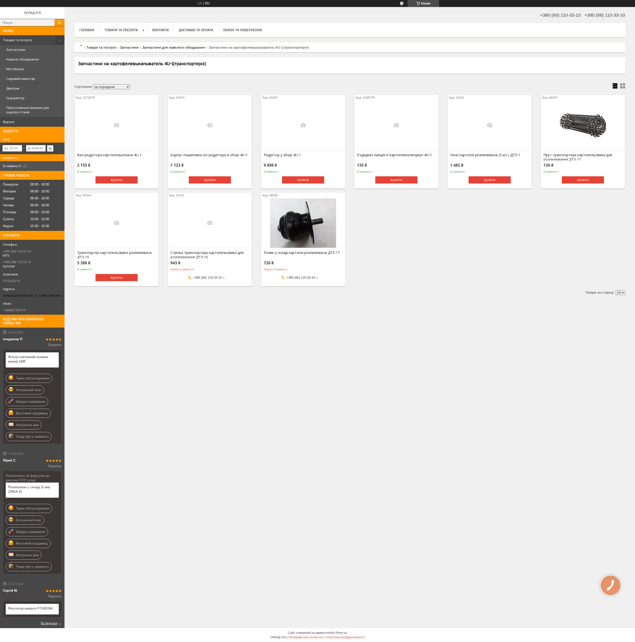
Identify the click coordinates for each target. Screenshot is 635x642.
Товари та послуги (17, 40)
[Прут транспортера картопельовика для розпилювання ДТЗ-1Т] (583, 125)
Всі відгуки (49, 623)
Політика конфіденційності (346, 637)
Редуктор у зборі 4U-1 (282, 155)
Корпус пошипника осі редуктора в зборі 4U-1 (209, 155)
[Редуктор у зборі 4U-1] (303, 125)
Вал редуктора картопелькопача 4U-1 (109, 155)
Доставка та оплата (196, 30)
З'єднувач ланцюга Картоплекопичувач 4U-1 (394, 155)
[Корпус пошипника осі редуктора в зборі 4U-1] (210, 125)
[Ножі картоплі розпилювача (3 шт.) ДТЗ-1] (489, 125)
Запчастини (15, 49)
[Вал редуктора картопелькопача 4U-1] (116, 125)
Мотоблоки (15, 69)
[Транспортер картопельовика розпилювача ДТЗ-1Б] (116, 223)
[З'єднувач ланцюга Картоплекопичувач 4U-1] (396, 125)
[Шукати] (59, 22)
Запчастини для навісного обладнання (173, 47)
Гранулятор (15, 98)
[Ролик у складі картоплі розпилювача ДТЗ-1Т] (303, 223)
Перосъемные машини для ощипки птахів (27, 109)
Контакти (160, 30)
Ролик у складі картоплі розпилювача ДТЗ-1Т (302, 252)
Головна (86, 30)
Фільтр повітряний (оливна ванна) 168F (28, 359)
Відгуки (8, 122)
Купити (116, 180)
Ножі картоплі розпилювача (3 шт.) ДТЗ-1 (485, 155)
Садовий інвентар (20, 78)
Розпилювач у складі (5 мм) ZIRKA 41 (29, 489)
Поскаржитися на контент (306, 637)
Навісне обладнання (22, 59)
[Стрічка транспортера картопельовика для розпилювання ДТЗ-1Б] (210, 223)
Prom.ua (341, 633)
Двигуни (12, 88)
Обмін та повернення (242, 30)
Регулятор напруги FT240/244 (30, 608)
